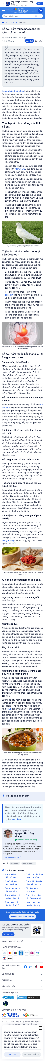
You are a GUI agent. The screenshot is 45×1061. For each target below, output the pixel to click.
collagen (9, 295)
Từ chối (12, 1054)
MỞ (39, 3)
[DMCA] (27, 997)
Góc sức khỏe (11, 22)
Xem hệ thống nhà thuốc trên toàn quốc (22, 912)
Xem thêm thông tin (11, 857)
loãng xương (8, 540)
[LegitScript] (14, 1003)
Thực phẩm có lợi (28, 863)
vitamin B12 (20, 169)
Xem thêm (16, 819)
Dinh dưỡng (14, 863)
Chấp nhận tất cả (31, 1054)
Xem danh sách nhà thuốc (22, 917)
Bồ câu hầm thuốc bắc (13, 91)
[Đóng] (3, 3)
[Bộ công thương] (8, 997)
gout (8, 709)
